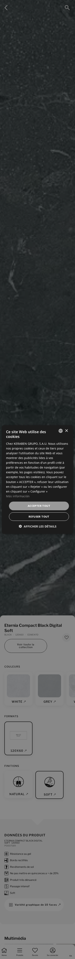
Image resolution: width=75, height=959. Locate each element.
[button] (37, 526)
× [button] (66, 430)
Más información (18, 496)
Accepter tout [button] (39, 506)
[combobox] (61, 431)
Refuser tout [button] (39, 516)
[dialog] (37, 479)
